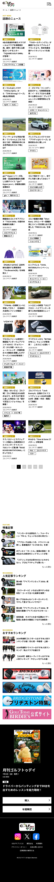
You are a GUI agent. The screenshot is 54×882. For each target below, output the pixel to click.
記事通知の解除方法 (27, 850)
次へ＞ (41, 467)
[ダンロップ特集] (27, 673)
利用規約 (39, 843)
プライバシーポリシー (19, 847)
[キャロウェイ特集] (27, 687)
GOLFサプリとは (17, 843)
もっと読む (46, 566)
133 (35, 467)
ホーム (5, 10)
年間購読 (27, 809)
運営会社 (30, 843)
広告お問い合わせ (36, 847)
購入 (27, 800)
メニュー (49, 4)
